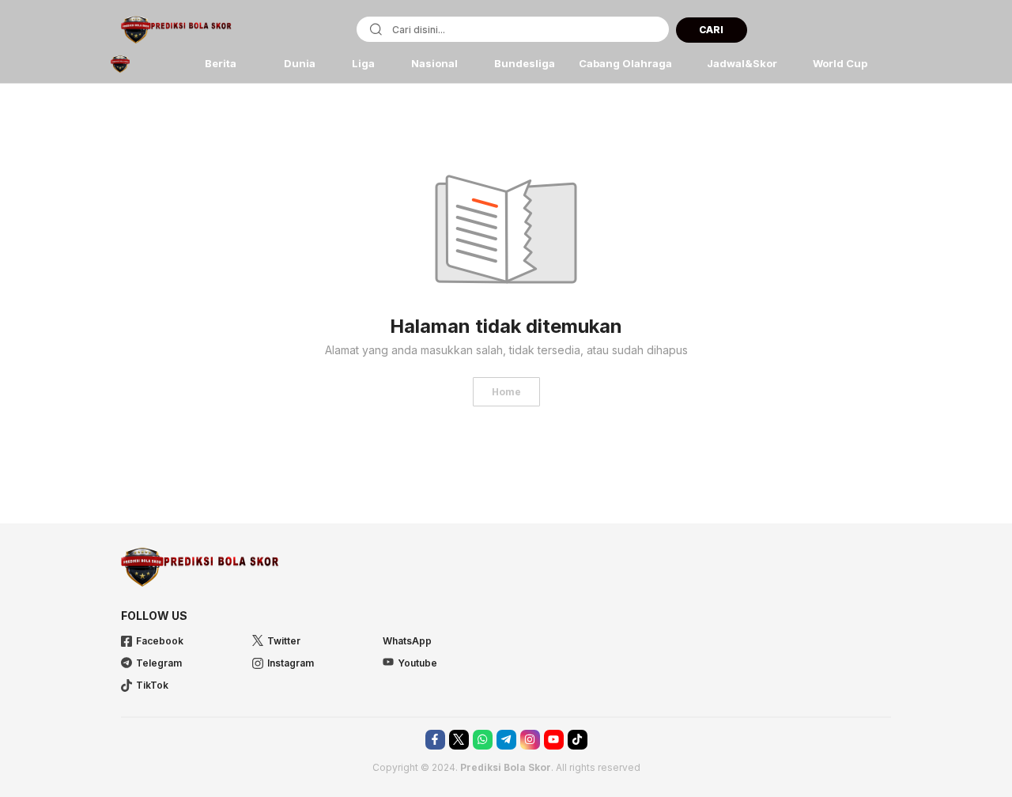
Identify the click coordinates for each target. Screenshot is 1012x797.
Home (506, 392)
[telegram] (506, 740)
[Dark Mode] (881, 31)
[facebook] (435, 740)
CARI (711, 30)
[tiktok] (577, 740)
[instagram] (530, 740)
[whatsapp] (483, 740)
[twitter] (459, 740)
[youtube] (554, 740)
